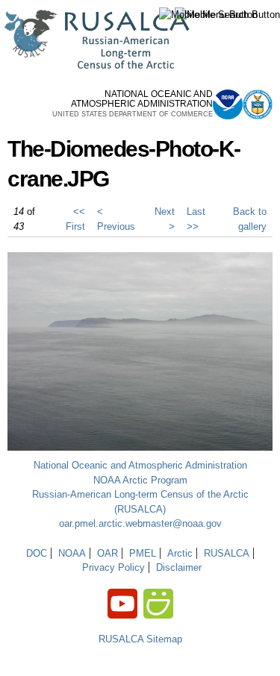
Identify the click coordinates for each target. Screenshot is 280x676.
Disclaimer (179, 567)
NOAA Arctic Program (140, 480)
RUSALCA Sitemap (140, 639)
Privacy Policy (113, 567)
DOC (36, 553)
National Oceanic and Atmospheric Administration (140, 465)
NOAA (72, 553)
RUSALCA (226, 553)
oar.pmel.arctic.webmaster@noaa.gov (140, 523)
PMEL (142, 553)
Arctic (180, 553)
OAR (107, 553)
